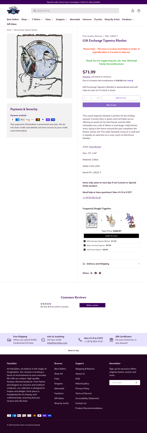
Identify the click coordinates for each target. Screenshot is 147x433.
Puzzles (98, 19)
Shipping (86, 76)
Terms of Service (83, 393)
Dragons (60, 19)
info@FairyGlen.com (57, 343)
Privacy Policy (82, 388)
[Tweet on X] (91, 273)
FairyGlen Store (18, 425)
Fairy (48, 19)
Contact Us (80, 403)
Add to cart (121, 98)
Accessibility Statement (87, 398)
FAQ (77, 378)
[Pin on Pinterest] (100, 273)
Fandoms (127, 19)
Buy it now (111, 105)
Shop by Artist (61, 403)
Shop (24, 19)
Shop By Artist (112, 19)
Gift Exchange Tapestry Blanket (25, 30)
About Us (80, 373)
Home (9, 30)
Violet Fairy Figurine (94, 250)
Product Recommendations (88, 408)
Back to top (73, 350)
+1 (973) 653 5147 (92, 197)
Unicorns (87, 19)
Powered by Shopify (32, 425)
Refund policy (82, 383)
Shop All (58, 373)
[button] (138, 10)
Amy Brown (95, 146)
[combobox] (75, 10)
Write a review (92, 305)
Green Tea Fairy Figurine (96, 245)
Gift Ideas (12, 24)
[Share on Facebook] (96, 273)
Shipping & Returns (85, 368)
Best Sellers (13, 19)
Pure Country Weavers (92, 36)
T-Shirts (36, 19)
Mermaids (75, 19)
